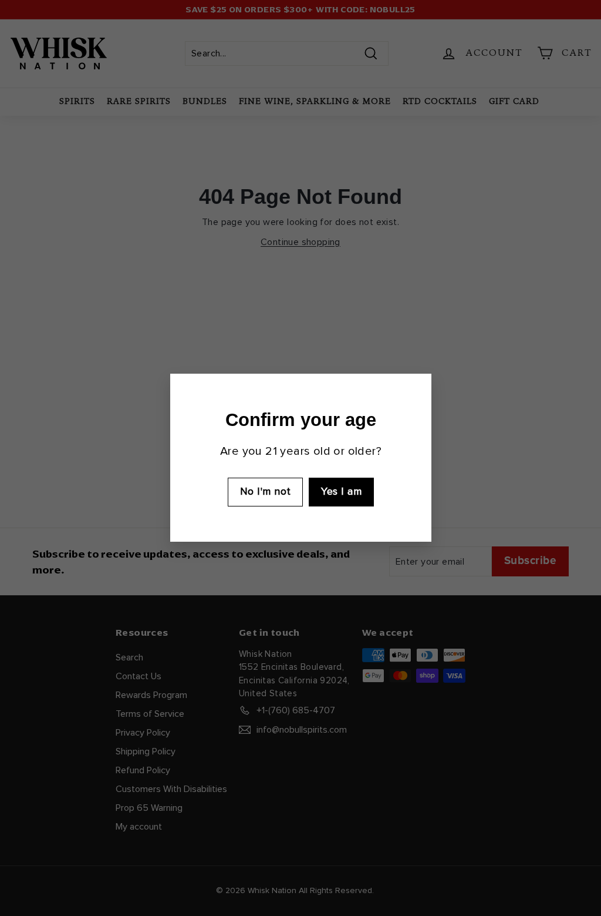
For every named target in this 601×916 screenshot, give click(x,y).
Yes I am (341, 491)
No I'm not (265, 491)
